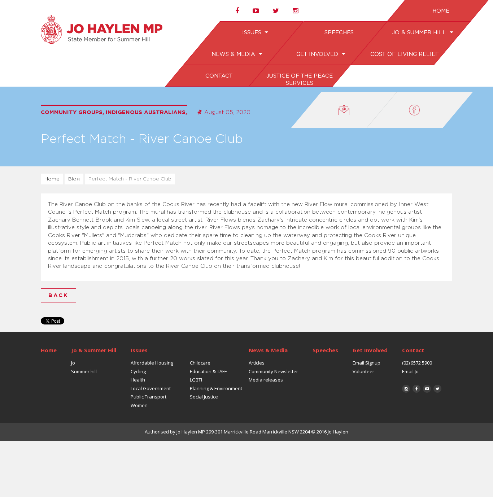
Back (58, 295)
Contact (218, 76)
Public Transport (148, 396)
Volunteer (363, 371)
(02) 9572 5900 (417, 362)
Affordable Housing (152, 362)
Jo (73, 362)
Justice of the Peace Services (299, 79)
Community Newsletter (273, 371)
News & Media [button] (234, 54)
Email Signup (366, 362)
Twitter (437, 389)
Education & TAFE (208, 371)
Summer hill (84, 371)
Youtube (427, 389)
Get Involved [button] (318, 54)
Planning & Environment (216, 388)
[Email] (344, 110)
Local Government (151, 388)
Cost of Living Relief (404, 54)
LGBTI (196, 379)
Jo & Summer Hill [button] (420, 32)
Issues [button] (252, 32)
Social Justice (204, 396)
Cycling (138, 371)
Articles (257, 362)
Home (440, 11)
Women (139, 405)
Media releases (266, 379)
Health (138, 379)
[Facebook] (420, 110)
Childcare (200, 362)
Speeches (338, 32)
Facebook (416, 389)
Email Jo (410, 371)
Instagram (406, 389)
